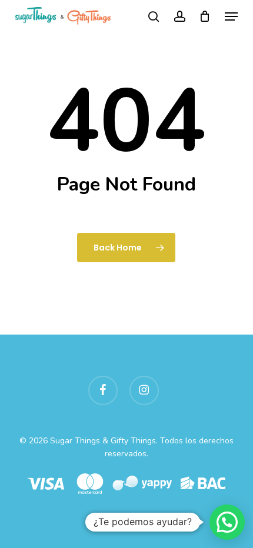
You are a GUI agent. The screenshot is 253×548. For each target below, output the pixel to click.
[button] (231, 16)
